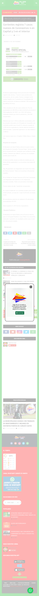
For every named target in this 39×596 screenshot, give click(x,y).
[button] (30, 590)
